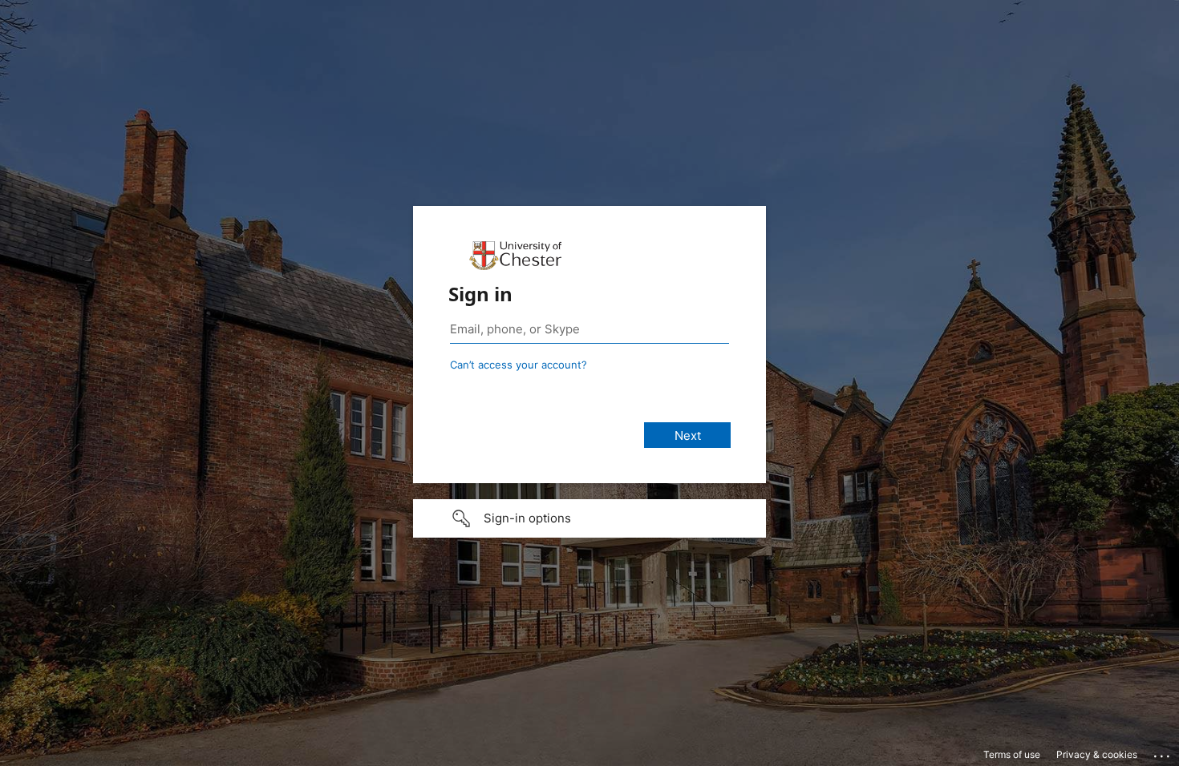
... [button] (1163, 752)
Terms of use (1011, 754)
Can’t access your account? (518, 364)
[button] (589, 518)
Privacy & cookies (1096, 754)
